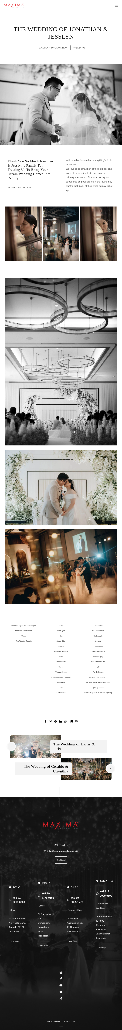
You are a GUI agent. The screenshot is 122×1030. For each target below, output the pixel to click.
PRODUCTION (24, 187)
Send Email (61, 860)
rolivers (61, 1026)
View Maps (15, 941)
